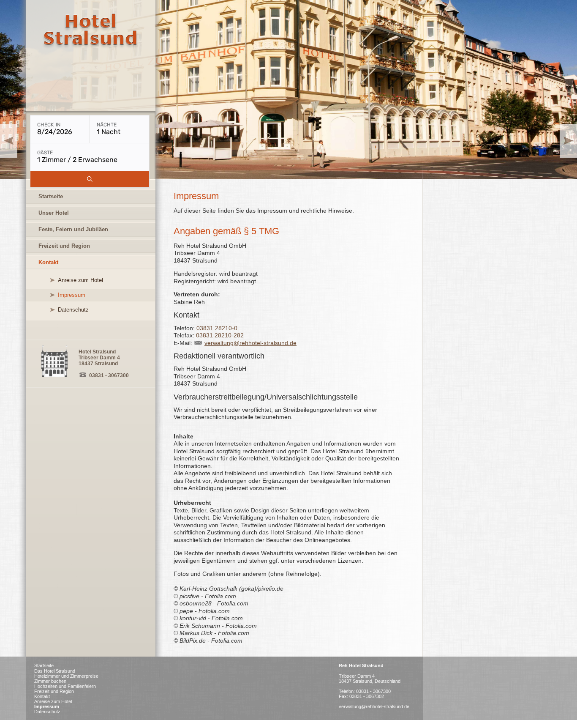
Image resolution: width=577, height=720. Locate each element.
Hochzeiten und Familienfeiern (65, 686)
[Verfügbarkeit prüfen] (89, 179)
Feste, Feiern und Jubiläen (73, 229)
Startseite (50, 196)
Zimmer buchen (50, 681)
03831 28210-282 (220, 335)
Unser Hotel (53, 213)
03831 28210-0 (216, 328)
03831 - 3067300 (109, 375)
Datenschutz (73, 310)
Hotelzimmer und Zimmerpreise (66, 676)
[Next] (568, 141)
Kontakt (48, 262)
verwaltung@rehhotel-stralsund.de (250, 342)
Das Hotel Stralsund (54, 670)
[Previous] (8, 141)
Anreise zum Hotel (80, 280)
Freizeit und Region (64, 246)
